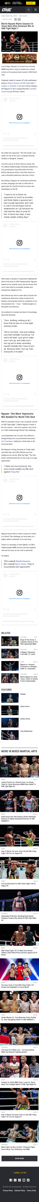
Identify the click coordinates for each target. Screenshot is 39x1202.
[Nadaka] (10, 698)
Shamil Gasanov (14, 83)
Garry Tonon (20, 564)
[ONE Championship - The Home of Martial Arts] (6, 9)
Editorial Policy (20, 1191)
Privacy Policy (8, 1191)
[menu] (35, 10)
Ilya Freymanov (7, 441)
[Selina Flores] (10, 710)
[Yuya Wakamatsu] (10, 735)
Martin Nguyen (14, 69)
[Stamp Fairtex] (10, 723)
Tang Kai (15, 472)
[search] (28, 9)
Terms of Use (31, 1191)
